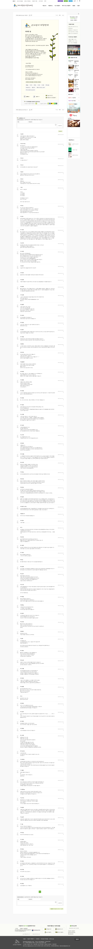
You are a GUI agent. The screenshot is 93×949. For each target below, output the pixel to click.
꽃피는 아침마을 (27, 1)
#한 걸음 (47, 85)
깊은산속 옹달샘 (20, 1)
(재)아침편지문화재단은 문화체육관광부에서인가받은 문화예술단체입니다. (23, 930)
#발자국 (33, 87)
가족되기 (75, 20)
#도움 (72, 42)
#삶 (69, 42)
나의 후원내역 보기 (26, 934)
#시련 (39, 85)
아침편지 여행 (34, 1)
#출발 (27, 85)
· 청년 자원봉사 (72, 106)
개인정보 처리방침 (44, 938)
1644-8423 (54, 944)
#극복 (75, 39)
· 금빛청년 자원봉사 (72, 107)
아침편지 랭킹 (71, 24)
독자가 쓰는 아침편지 (66, 5)
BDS (45, 1)
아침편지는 (50, 5)
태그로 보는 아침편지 (73, 36)
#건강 (70, 39)
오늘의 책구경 (49, 95)
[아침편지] (17, 119)
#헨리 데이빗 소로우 (41, 87)
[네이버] (21, 119)
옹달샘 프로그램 (74, 57)
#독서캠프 (75, 42)
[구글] (20, 119)
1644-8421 (71, 928)
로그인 (72, 20)
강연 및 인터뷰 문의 (71, 932)
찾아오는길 (51, 938)
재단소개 (44, 5)
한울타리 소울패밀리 (24, 928)
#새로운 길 (28, 87)
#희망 (35, 85)
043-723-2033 (76, 928)
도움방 (24, 938)
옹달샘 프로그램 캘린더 (51, 97)
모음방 (73, 5)
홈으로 (14, 1)
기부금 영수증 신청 (36, 934)
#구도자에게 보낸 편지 (30, 89)
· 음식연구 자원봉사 (72, 109)
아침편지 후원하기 (30, 938)
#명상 (72, 39)
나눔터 (78, 5)
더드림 (16, 928)
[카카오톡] (23, 119)
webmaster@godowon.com (65, 945)
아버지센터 (41, 1)
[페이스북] (19, 119)
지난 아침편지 (57, 5)
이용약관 (37, 938)
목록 (60, 15)
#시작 (31, 85)
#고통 (43, 85)
